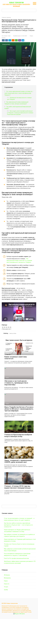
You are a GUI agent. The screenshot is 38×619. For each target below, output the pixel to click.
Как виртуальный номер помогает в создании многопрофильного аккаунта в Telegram (19, 260)
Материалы (7, 578)
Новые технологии (16, 2)
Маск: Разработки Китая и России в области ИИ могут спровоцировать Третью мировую (18, 409)
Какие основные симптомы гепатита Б (15, 358)
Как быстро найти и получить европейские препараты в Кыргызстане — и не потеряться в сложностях (18, 525)
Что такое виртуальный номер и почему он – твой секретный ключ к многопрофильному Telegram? (18, 93)
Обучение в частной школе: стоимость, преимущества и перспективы (16, 383)
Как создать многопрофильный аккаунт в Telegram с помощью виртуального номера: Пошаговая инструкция (20, 112)
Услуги (6, 587)
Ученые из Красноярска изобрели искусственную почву (18, 435)
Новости (6, 584)
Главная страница (6, 17)
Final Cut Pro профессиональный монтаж (16, 558)
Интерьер (7, 575)
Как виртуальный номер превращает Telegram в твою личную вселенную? (16, 103)
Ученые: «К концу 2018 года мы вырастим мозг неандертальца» (17, 487)
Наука (31, 35)
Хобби (6, 590)
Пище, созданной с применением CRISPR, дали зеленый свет (18, 461)
